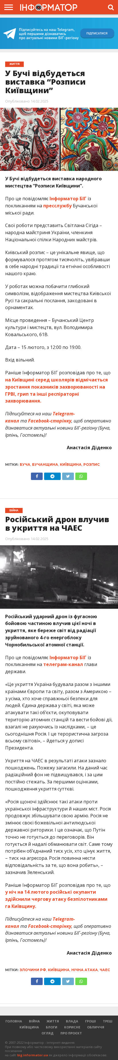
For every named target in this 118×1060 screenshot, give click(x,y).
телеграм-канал (63, 664)
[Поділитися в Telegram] (52, 475)
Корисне (72, 1027)
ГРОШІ (90, 1021)
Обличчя (95, 1027)
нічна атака (84, 970)
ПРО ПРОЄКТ (71, 1033)
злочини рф (33, 970)
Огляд (48, 1033)
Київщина (71, 464)
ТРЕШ (107, 1021)
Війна (34, 1021)
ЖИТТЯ (53, 1021)
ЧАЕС (105, 970)
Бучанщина (45, 464)
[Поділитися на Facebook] (37, 475)
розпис (91, 464)
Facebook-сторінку (49, 421)
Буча (25, 464)
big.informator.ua (32, 1055)
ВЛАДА (72, 1021)
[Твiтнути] (68, 475)
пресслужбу (57, 206)
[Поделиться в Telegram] (52, 980)
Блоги (51, 1027)
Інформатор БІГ (68, 198)
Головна (13, 1021)
